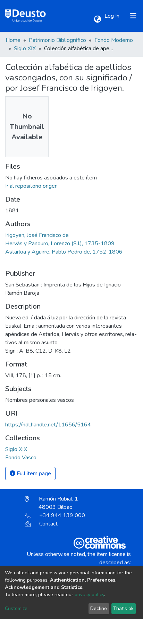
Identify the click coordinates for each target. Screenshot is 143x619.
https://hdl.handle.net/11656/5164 (48, 424)
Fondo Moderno (113, 40)
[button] (97, 19)
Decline (98, 608)
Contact (48, 524)
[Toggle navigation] (133, 16)
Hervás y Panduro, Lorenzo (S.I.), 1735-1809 (60, 243)
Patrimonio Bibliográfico (57, 40)
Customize (16, 608)
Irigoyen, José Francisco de (37, 235)
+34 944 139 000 (62, 515)
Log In (112, 16)
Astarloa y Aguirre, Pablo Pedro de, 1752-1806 (64, 252)
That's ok (123, 608)
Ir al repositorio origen (31, 186)
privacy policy (89, 594)
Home (13, 40)
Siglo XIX (25, 48)
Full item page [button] (33, 473)
